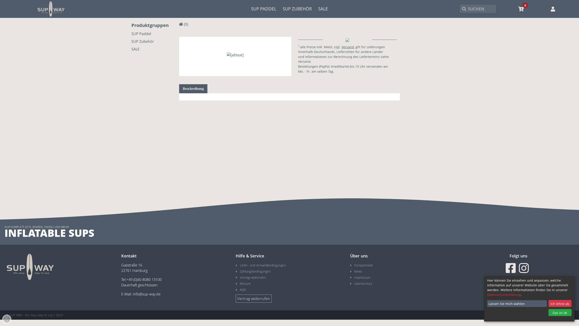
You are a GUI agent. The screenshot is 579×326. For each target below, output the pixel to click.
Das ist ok (560, 313)
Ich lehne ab (560, 304)
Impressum (362, 277)
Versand (348, 47)
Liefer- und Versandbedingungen (263, 265)
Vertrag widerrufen (253, 277)
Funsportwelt (363, 265)
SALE (323, 9)
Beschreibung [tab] (193, 89)
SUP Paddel (263, 9)
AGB (243, 290)
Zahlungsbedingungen (255, 271)
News (358, 271)
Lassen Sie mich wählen (507, 304)
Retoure (245, 283)
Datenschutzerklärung (504, 294)
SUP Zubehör (297, 9)
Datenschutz (363, 283)
